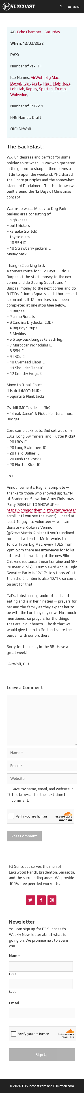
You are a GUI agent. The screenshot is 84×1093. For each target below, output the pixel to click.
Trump (60, 89)
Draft (36, 83)
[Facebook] (41, 900)
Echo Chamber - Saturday (38, 32)
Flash (47, 83)
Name (14, 955)
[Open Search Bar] (61, 6)
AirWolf (37, 77)
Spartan (46, 89)
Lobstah (17, 89)
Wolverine (18, 94)
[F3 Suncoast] (19, 6)
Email (14, 1003)
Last (12, 991)
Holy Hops (61, 83)
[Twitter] (30, 900)
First (12, 974)
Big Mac (52, 77)
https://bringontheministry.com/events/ (41, 510)
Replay (31, 89)
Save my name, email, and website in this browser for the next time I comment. (42, 795)
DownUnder (20, 83)
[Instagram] (51, 900)
